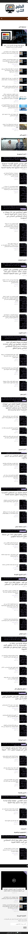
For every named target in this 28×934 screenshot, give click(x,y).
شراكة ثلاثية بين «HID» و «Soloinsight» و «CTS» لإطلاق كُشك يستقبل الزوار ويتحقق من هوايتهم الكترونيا (15, 646)
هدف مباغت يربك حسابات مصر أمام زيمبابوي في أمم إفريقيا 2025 (11, 768)
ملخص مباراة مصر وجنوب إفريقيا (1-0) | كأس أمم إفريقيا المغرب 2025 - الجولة (14, 748)
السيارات (23, 829)
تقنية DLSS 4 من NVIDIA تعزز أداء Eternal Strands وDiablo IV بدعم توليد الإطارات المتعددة (10, 850)
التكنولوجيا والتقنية (20, 832)
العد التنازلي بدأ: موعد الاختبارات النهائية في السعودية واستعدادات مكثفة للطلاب (9, 79)
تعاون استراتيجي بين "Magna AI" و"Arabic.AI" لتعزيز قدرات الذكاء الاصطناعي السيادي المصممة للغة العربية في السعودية (11, 226)
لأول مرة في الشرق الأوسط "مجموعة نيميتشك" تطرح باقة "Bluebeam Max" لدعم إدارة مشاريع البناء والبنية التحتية (14, 165)
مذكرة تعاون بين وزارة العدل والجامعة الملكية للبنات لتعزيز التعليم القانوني (10, 464)
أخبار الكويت (16, 100)
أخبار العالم (22, 634)
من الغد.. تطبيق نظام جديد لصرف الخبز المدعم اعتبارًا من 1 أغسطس (15, 583)
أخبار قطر (16, 73)
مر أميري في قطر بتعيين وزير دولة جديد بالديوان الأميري (10, 428)
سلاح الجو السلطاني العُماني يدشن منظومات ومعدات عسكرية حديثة (11, 543)
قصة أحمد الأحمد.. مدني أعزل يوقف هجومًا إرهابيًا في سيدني (11, 678)
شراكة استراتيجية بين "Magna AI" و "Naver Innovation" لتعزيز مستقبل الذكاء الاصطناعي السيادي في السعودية (10, 188)
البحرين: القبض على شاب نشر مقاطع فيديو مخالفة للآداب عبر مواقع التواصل (10, 512)
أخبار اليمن (16, 117)
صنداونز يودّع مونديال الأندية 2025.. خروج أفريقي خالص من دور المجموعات (14, 46)
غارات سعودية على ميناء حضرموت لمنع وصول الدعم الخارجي (10, 115)
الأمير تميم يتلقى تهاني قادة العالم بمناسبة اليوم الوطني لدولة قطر (10, 437)
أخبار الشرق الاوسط (15, 64)
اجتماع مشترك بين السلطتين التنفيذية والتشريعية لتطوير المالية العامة (14, 493)
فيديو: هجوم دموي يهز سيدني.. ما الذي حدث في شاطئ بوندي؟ (9, 668)
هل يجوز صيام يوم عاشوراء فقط (11, 821)
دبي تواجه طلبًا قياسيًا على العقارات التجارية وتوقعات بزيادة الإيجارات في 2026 (9, 726)
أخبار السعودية (16, 81)
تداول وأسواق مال (20, 689)
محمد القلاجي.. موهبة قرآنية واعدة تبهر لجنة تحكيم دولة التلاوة (15, 801)
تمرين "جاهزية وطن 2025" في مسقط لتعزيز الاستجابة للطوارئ (14, 535)
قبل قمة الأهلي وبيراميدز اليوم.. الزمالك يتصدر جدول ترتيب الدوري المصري (10, 87)
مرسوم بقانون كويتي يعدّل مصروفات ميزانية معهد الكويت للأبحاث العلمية (10, 382)
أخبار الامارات (16, 109)
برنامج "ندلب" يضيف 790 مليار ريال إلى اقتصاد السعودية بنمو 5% (10, 705)
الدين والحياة (22, 793)
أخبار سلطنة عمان (20, 527)
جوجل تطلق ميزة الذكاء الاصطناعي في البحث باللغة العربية (15, 841)
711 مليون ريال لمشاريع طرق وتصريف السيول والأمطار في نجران (10, 715)
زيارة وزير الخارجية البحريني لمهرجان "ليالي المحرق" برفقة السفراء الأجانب (10, 501)
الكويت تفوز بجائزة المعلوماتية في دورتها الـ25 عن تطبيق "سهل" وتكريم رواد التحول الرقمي (9, 356)
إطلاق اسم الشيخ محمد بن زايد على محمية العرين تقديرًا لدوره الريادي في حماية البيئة (10, 476)
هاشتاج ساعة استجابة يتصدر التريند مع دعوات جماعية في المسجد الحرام (10, 809)
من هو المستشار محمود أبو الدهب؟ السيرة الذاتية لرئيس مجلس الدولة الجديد (9, 619)
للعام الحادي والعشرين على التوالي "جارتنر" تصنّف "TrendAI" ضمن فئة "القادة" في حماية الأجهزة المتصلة (15, 271)
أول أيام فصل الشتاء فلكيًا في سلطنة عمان (10, 565)
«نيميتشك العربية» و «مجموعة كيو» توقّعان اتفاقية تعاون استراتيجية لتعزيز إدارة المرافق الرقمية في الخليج (10, 316)
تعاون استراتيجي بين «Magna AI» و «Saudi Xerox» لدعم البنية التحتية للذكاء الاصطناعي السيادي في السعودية (15, 215)
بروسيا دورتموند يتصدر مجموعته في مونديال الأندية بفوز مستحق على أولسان (10, 52)
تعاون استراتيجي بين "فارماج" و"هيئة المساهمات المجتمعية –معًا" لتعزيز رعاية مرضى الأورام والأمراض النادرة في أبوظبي (15, 145)
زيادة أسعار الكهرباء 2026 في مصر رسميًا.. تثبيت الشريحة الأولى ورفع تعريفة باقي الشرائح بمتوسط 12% (9, 605)
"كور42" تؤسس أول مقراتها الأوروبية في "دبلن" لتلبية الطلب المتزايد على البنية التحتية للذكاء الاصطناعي (9, 106)
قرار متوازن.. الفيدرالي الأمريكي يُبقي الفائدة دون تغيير (14, 697)
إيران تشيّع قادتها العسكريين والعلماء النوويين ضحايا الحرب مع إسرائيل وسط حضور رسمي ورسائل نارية (10, 61)
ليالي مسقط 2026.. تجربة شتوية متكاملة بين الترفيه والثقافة (9, 555)
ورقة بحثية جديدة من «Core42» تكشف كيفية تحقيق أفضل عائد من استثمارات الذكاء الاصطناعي (10, 281)
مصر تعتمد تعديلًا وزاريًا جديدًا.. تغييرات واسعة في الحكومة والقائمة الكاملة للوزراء (10, 125)
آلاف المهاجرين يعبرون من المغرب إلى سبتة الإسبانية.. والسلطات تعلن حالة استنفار (10, 592)
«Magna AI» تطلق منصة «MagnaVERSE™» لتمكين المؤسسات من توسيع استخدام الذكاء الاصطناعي (9, 245)
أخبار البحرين (22, 449)
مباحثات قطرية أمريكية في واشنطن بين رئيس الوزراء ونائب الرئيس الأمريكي (10, 656)
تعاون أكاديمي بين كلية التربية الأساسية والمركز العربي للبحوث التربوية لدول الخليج (10, 369)
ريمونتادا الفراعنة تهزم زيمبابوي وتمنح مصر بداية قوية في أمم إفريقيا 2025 (10, 757)
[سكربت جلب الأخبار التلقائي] (12, 933)
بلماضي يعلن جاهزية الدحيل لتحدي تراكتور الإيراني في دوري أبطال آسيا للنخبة (11, 781)
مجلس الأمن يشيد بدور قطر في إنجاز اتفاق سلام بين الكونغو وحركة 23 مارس (10, 416)
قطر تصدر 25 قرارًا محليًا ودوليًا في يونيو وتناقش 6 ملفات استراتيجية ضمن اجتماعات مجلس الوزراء (10, 70)
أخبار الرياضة (16, 89)
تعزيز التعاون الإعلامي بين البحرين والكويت (16, 456)
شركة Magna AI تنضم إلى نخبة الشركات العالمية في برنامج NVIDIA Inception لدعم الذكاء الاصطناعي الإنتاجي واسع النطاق (15, 345)
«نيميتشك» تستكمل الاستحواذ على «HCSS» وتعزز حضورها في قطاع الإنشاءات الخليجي (11, 174)
